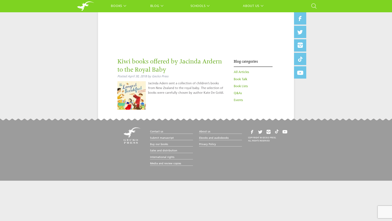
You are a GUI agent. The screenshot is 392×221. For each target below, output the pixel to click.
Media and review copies (165, 163)
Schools (197, 6)
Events (238, 100)
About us (251, 6)
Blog (154, 6)
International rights (162, 157)
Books (116, 6)
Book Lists (241, 86)
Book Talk (240, 79)
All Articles (241, 72)
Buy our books (159, 144)
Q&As (238, 93)
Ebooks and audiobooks (214, 138)
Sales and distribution (163, 150)
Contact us (156, 131)
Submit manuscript (162, 138)
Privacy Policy (207, 144)
